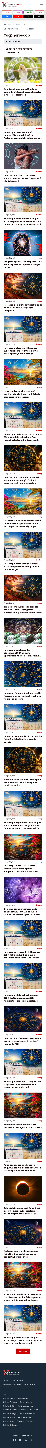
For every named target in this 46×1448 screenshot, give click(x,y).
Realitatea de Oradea (10, 1410)
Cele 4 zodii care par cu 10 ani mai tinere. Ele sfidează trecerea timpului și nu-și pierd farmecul (22, 92)
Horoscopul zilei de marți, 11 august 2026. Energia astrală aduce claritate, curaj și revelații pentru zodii (23, 1340)
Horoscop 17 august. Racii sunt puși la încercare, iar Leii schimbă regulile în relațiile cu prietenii (22, 696)
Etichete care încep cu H (13, 29)
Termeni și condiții (17, 1380)
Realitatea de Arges (24, 1417)
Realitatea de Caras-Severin (28, 1410)
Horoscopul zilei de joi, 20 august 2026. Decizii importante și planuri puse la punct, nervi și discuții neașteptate (21, 352)
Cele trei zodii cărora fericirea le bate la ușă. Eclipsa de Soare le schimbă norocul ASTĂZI (22, 1041)
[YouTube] (18, 16)
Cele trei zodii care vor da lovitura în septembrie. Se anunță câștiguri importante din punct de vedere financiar (22, 481)
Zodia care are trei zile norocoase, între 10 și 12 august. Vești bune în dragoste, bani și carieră (21, 1254)
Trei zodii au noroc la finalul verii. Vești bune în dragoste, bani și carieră (23, 1126)
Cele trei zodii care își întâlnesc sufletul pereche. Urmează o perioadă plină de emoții (22, 178)
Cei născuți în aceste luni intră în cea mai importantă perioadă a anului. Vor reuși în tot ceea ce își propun (22, 523)
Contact (5, 1380)
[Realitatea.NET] (12, 5)
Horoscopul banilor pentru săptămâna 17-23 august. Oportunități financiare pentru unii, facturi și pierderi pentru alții (21, 654)
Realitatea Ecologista (10, 1402)
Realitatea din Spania (10, 1425)
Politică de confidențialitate (12, 1384)
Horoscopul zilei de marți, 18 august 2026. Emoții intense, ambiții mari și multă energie (21, 566)
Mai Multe (23, 1351)
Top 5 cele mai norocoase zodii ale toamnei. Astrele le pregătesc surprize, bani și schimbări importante (23, 609)
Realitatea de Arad (9, 1417)
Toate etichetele (14, 42)
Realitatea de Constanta (28, 1414)
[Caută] (35, 4)
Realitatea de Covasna (25, 1406)
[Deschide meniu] (41, 5)
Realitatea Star (23, 1398)
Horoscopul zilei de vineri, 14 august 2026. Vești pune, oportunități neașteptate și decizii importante (21, 998)
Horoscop (38, 258)
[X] (28, 16)
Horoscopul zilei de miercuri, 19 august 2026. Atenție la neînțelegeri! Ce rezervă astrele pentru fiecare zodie (23, 437)
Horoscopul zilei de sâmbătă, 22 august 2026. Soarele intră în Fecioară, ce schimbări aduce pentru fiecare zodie (22, 136)
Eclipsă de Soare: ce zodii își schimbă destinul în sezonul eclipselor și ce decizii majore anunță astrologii (22, 1211)
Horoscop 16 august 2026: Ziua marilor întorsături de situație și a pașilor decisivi (23, 739)
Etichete (19, 24)
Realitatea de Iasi (8, 1421)
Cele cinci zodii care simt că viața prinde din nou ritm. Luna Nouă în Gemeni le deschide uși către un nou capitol (22, 913)
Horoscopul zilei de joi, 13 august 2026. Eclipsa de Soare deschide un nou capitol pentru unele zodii (23, 1084)
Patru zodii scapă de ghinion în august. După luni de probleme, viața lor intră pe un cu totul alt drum (22, 1168)
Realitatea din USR (9, 1406)
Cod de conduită (29, 1384)
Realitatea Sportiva (9, 1398)
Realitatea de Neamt (26, 1402)
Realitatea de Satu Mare (25, 1421)
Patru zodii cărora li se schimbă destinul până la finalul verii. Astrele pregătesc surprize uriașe (22, 394)
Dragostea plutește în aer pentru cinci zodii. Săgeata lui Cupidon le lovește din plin (23, 264)
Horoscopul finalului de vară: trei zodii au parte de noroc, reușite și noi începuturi (23, 308)
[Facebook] (7, 16)
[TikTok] (39, 16)
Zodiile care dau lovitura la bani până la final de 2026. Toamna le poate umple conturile (23, 782)
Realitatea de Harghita (10, 1414)
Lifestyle (39, 85)
